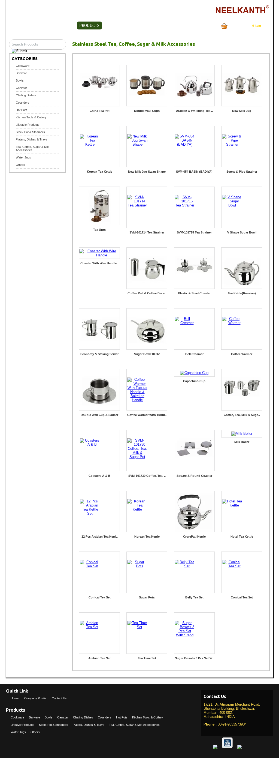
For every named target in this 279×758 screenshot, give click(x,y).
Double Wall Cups (147, 110)
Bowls (20, 80)
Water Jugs (23, 157)
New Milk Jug (241, 110)
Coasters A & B (99, 475)
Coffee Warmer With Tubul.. (146, 415)
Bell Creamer (194, 354)
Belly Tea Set (194, 597)
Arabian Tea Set (99, 658)
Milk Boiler (241, 442)
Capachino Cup (194, 381)
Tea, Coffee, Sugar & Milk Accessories (134, 724)
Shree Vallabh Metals (56, 10)
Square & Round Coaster (194, 475)
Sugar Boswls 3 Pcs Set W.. (194, 658)
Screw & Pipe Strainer (241, 171)
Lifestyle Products (28, 124)
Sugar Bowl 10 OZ (147, 354)
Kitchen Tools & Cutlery (31, 117)
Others (20, 164)
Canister (21, 87)
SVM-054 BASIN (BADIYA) (194, 171)
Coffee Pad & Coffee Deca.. (147, 293)
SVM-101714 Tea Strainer (146, 232)
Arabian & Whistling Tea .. (194, 110)
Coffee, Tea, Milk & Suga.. (242, 415)
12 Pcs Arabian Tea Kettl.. (99, 536)
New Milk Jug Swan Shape (147, 171)
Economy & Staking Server (99, 354)
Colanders (22, 102)
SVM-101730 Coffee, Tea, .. (147, 475)
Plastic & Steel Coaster (194, 293)
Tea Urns (99, 229)
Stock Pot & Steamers (30, 132)
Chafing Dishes (26, 95)
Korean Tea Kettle (99, 171)
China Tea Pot (100, 110)
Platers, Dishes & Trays (31, 139)
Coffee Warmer (241, 354)
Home (16, 25)
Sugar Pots (147, 597)
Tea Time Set (147, 658)
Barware (21, 73)
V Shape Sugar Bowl (241, 232)
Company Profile (50, 25)
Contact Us (122, 25)
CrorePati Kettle (194, 536)
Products (89, 25)
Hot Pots (21, 110)
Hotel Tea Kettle (242, 536)
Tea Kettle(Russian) (242, 293)
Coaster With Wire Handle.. (99, 263)
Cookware (22, 65)
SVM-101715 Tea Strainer (194, 232)
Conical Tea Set (100, 597)
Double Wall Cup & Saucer (99, 415)
